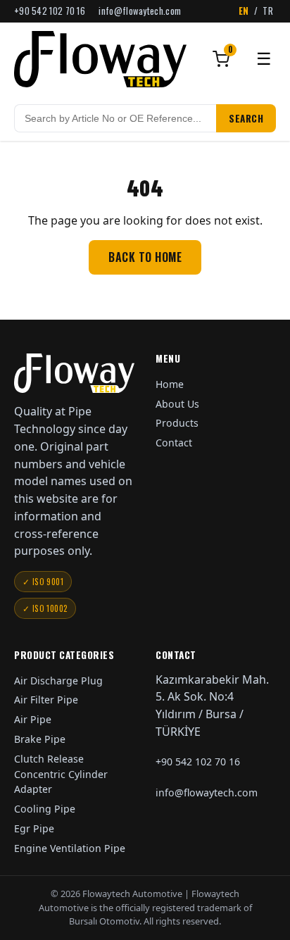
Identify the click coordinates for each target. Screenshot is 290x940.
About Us (177, 404)
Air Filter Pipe (46, 699)
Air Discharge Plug (58, 680)
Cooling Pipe (44, 808)
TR (268, 11)
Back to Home (145, 257)
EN (244, 11)
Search (246, 118)
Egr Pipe (34, 828)
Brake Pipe (39, 739)
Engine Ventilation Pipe (69, 848)
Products (177, 423)
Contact (174, 442)
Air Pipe (32, 719)
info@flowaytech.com (140, 11)
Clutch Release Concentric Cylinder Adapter (61, 774)
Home (170, 384)
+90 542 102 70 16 (49, 11)
